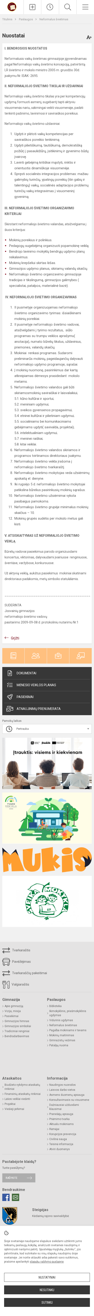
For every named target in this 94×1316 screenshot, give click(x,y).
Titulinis (7, 19)
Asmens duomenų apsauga (66, 1094)
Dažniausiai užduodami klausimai (64, 1107)
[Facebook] (6, 1197)
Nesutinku (47, 1290)
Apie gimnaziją (14, 1006)
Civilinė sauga (58, 1139)
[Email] (15, 1197)
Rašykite (11, 1178)
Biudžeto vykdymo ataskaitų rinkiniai (22, 1087)
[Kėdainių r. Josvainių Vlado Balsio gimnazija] (11, 6)
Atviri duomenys (59, 1149)
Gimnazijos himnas (17, 1021)
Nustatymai (47, 1277)
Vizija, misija (13, 1011)
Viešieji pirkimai (14, 1109)
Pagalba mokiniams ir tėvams (67, 1030)
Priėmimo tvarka (59, 1119)
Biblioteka (55, 1006)
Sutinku (47, 1302)
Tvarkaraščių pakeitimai (29, 973)
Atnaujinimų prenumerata (39, 709)
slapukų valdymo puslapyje (47, 1261)
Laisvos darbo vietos (62, 1089)
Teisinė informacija (61, 1144)
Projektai (10, 1104)
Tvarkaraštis (20, 950)
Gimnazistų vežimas (62, 1040)
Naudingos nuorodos (62, 1084)
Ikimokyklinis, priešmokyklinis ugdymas (67, 1013)
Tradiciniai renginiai (17, 1031)
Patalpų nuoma (58, 1045)
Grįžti (15, 638)
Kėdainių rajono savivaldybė (50, 1216)
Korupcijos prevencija (62, 1134)
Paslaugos (26, 19)
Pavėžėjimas (21, 962)
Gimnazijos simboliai (18, 1026)
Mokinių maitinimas (61, 1035)
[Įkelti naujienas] (32, 7)
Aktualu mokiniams (61, 1124)
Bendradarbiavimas (17, 1036)
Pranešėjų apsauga (61, 1114)
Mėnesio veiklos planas (36, 685)
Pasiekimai (25, 697)
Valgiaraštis (20, 984)
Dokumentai (26, 673)
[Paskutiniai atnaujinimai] (50, 7)
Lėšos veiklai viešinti (17, 1099)
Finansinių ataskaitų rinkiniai (23, 1094)
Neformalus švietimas (53, 19)
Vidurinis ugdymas (61, 1020)
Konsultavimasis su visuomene (69, 1099)
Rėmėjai (54, 1129)
